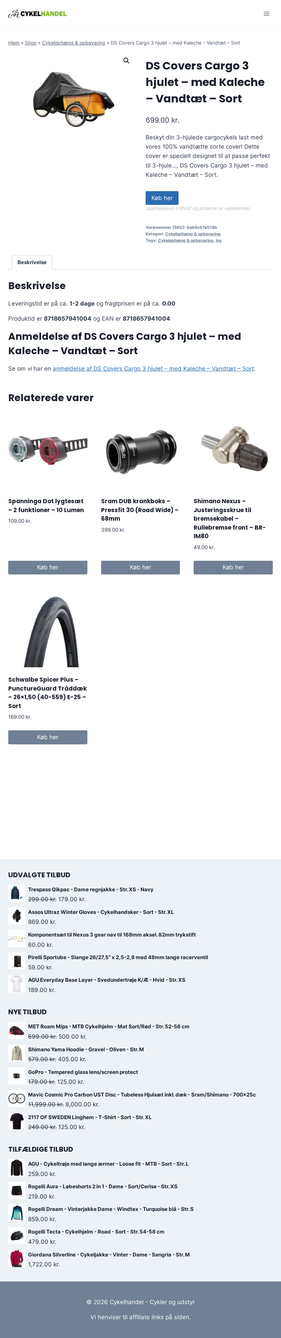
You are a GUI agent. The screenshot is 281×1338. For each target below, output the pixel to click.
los (219, 240)
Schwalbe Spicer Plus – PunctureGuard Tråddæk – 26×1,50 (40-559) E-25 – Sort (47, 693)
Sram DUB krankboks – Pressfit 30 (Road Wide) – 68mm (140, 510)
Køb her (162, 198)
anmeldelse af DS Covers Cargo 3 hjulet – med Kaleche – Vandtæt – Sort (153, 368)
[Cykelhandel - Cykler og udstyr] (37, 13)
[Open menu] (266, 13)
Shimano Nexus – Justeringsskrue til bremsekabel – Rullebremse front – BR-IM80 (230, 518)
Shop (31, 43)
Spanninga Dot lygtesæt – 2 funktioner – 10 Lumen (46, 505)
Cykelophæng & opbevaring (73, 43)
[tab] (32, 262)
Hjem (14, 43)
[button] (126, 60)
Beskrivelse (32, 262)
